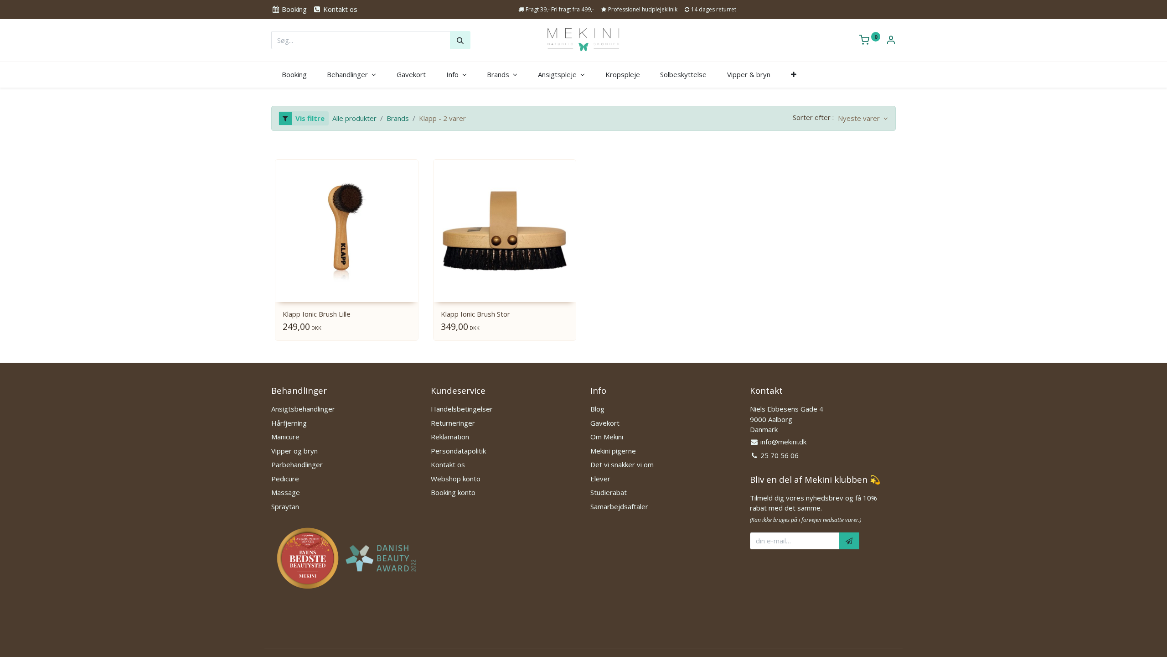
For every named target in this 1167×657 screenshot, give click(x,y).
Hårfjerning (289, 423)
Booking (293, 9)
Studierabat (608, 492)
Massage (285, 492)
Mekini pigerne (613, 450)
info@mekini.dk (783, 441)
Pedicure (285, 478)
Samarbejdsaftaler (619, 506)
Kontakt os (339, 9)
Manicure (285, 436)
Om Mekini (606, 436)
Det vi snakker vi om (622, 464)
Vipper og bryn (294, 450)
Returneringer (453, 423)
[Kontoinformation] (891, 40)
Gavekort (605, 423)
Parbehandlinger (297, 464)
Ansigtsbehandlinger (303, 408)
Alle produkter (354, 118)
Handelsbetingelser (462, 408)
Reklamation (450, 436)
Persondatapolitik (458, 450)
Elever (600, 478)
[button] (793, 74)
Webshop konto (455, 478)
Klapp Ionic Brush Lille (317, 313)
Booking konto (453, 492)
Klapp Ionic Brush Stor (475, 313)
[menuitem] (294, 74)
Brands (398, 118)
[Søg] (460, 40)
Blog (597, 408)
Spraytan (285, 506)
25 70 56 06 (779, 455)
